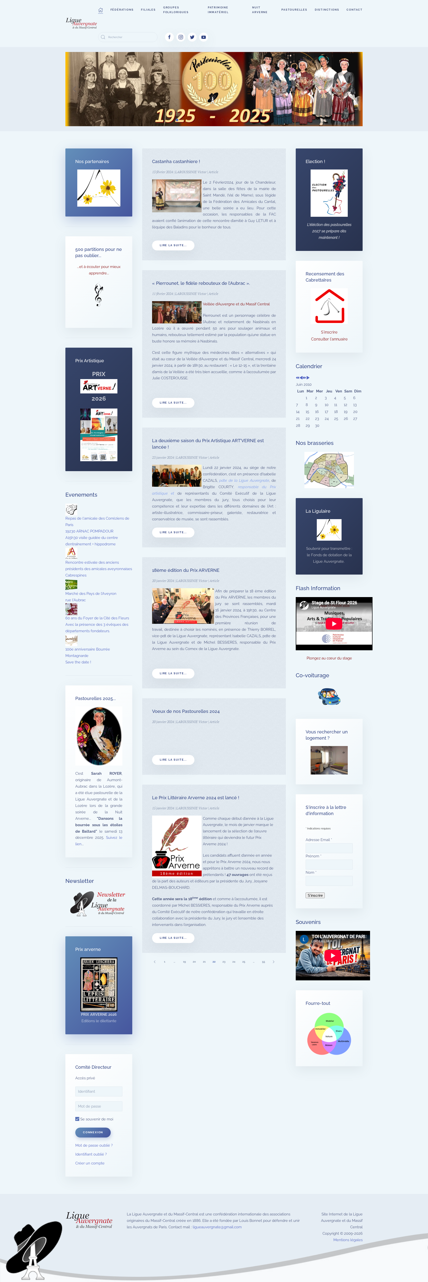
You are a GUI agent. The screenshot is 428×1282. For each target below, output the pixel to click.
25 (243, 961)
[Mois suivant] (308, 378)
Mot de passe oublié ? (94, 1145)
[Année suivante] (304, 378)
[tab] (177, 120)
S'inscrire (329, 332)
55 (263, 961)
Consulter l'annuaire (329, 339)
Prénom (313, 856)
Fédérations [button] (122, 9)
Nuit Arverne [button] (260, 10)
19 (184, 961)
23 (223, 961)
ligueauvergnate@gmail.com (217, 1227)
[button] (100, 10)
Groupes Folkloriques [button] (176, 10)
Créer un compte (90, 1163)
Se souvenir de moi (96, 1119)
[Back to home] (81, 23)
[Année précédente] (297, 378)
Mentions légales (348, 1240)
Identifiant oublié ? (91, 1154)
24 (233, 961)
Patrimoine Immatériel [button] (218, 10)
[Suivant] (273, 962)
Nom (311, 872)
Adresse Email (319, 840)
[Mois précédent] (301, 378)
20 (194, 961)
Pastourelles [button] (294, 9)
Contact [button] (355, 9)
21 (204, 961)
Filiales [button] (148, 9)
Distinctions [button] (327, 9)
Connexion (93, 1132)
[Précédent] (154, 962)
